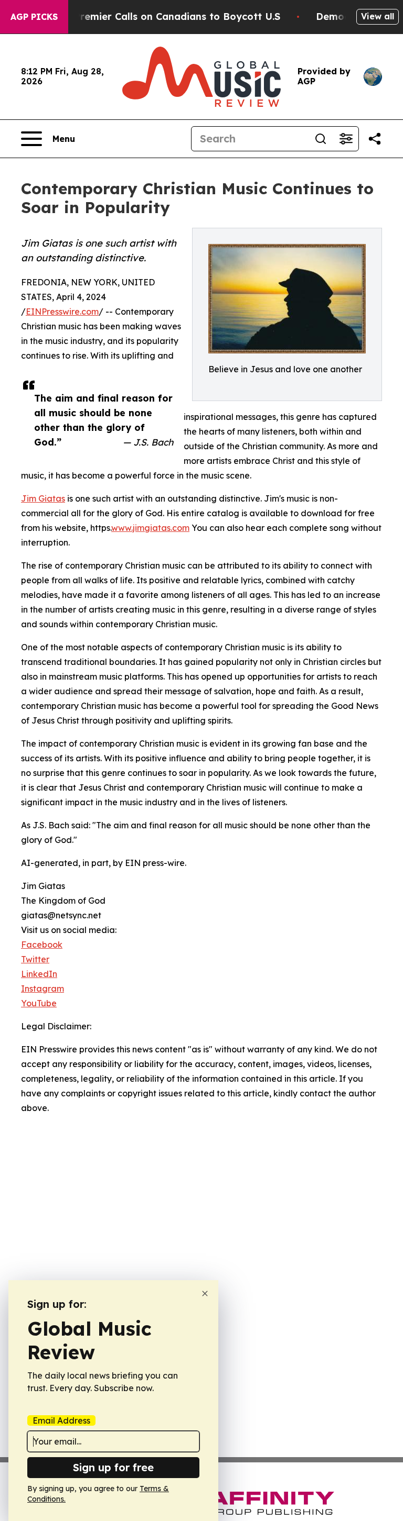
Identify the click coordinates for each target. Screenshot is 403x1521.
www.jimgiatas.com (150, 528)
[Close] (205, 1293)
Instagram (42, 988)
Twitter (35, 959)
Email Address (61, 1420)
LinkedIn (39, 974)
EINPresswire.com (62, 311)
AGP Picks (34, 17)
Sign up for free (113, 1467)
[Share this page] (374, 138)
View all (377, 16)
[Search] (320, 139)
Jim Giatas (43, 498)
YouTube (39, 1003)
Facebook (41, 944)
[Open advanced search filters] (345, 139)
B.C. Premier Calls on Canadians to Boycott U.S (167, 16)
